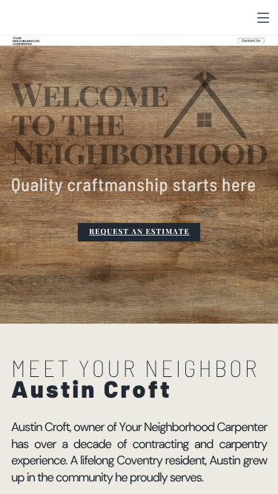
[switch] (263, 18)
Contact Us (251, 40)
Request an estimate (139, 231)
